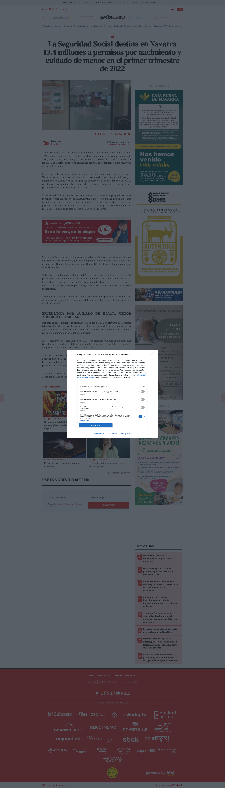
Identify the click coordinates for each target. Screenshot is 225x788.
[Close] (153, 354)
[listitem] (112, 386)
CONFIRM (95, 425)
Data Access (112, 434)
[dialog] (112, 394)
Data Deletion (99, 434)
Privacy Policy (126, 434)
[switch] (142, 391)
